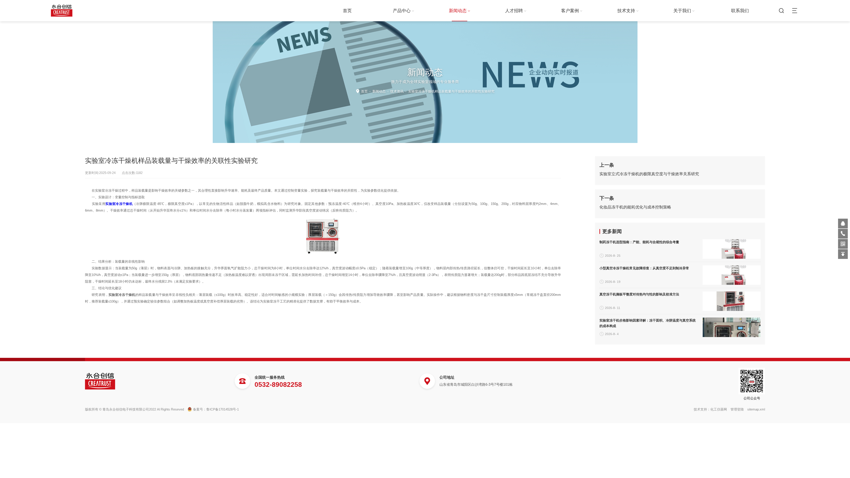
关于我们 (682, 10)
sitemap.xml (756, 409)
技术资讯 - (442, 91)
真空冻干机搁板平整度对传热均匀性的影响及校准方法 (639, 294)
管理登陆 (737, 409)
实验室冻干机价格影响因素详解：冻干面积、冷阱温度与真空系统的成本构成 (647, 323)
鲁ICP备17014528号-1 (222, 409)
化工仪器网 (718, 409)
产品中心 (402, 10)
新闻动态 (458, 10)
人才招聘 (514, 10)
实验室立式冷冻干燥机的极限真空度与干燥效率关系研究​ (649, 174)
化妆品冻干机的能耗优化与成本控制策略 (635, 207)
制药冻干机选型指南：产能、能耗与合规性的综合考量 (639, 242)
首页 (347, 10)
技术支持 (626, 10)
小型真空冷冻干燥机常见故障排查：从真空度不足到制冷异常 (644, 268)
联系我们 (740, 10)
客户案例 (570, 10)
